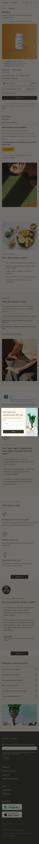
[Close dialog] (36, 409)
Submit (13, 431)
